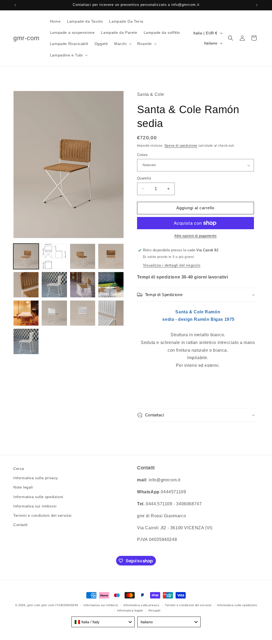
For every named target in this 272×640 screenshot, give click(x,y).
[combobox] (103, 622)
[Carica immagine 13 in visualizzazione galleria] (111, 313)
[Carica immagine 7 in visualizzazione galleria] (82, 284)
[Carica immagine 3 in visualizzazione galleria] (82, 256)
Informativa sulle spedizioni (38, 497)
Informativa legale (130, 610)
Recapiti (154, 610)
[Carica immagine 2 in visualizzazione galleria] (54, 256)
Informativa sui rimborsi (34, 506)
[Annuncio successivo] (257, 5)
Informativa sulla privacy (35, 478)
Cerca (18, 468)
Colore (142, 155)
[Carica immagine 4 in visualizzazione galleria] (111, 256)
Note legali (23, 487)
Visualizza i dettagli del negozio (172, 265)
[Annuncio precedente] (15, 5)
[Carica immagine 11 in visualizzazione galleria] (54, 313)
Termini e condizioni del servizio (42, 515)
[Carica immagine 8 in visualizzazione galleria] (111, 284)
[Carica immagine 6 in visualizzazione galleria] (54, 284)
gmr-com (33, 605)
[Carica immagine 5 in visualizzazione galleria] (26, 284)
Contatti (20, 525)
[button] (122, 43)
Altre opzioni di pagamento (195, 236)
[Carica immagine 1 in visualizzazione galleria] (26, 256)
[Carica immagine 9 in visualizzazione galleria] (26, 313)
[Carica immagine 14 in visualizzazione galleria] (26, 341)
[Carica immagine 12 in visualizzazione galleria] (82, 313)
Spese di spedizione (180, 145)
